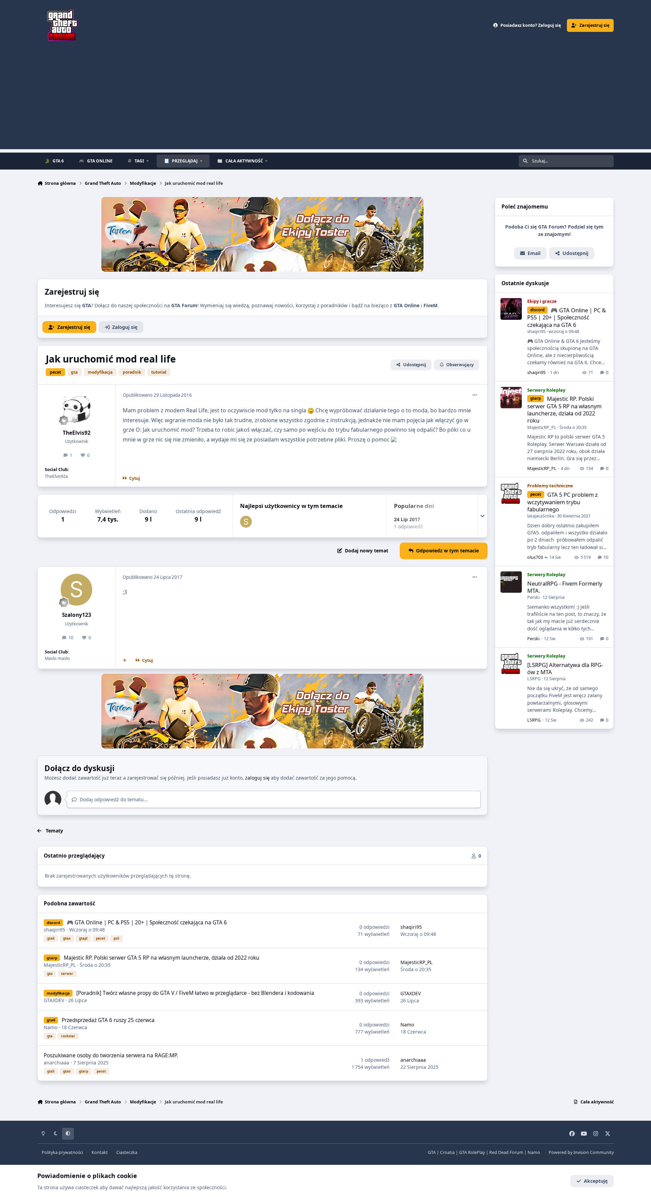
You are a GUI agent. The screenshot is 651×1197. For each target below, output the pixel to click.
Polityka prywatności (62, 1152)
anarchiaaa (56, 1062)
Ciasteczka (126, 1152)
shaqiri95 (54, 929)
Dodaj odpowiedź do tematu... (113, 799)
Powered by (581, 1152)
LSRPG (533, 678)
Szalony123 (76, 615)
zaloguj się (257, 777)
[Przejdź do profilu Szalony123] (246, 522)
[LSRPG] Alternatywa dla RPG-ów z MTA (565, 668)
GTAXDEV (54, 1000)
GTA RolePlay (472, 1152)
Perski (533, 597)
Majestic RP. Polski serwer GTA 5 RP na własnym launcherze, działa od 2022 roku (161, 957)
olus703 (535, 557)
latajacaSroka (540, 516)
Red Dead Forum (506, 1152)
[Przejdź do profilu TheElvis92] (77, 408)
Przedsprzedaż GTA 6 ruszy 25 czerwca (108, 1020)
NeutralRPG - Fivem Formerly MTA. (564, 587)
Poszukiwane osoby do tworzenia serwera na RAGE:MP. (111, 1055)
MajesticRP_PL (60, 965)
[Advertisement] (325, 101)
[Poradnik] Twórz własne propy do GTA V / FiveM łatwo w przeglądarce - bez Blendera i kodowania (195, 993)
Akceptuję (596, 1181)
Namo (50, 1027)
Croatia (447, 1152)
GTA (432, 1152)
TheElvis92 (77, 432)
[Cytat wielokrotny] (124, 660)
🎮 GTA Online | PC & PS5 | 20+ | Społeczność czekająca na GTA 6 (147, 922)
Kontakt (100, 1152)
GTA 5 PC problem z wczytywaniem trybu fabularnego (562, 502)
